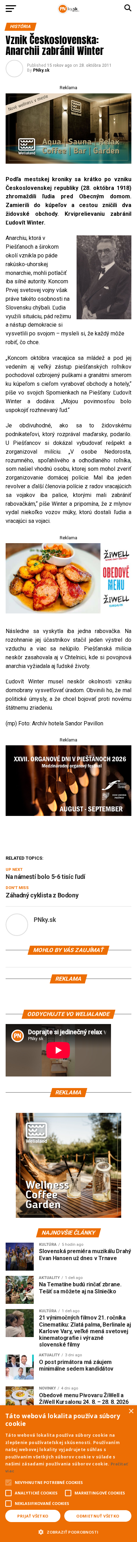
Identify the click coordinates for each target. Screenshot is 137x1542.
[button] (68, 1531)
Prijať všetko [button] (32, 1516)
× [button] (130, 1411)
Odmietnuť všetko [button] (97, 1516)
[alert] (68, 1473)
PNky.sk (41, 70)
